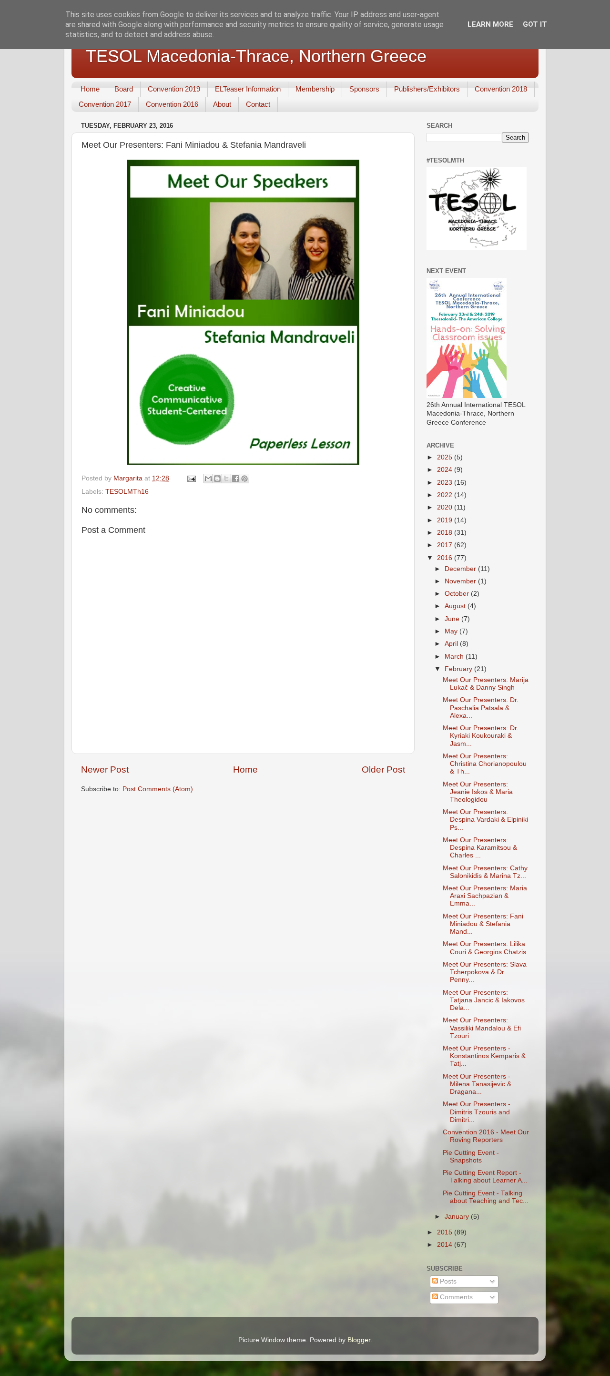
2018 (445, 532)
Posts (447, 1281)
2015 (445, 1232)
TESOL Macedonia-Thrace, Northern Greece (256, 56)
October (458, 593)
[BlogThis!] (217, 478)
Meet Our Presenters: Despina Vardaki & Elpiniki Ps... (485, 819)
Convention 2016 (172, 104)
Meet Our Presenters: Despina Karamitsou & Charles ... (480, 847)
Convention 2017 (105, 104)
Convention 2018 (501, 89)
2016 (445, 557)
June (453, 618)
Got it (535, 24)
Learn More (490, 24)
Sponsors (364, 89)
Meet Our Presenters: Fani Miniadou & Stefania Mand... (483, 924)
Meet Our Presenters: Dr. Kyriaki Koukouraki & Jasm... (480, 735)
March (455, 656)
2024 (445, 469)
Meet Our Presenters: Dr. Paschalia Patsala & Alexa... (480, 707)
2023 (445, 482)
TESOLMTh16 (127, 491)
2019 (445, 520)
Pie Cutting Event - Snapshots (471, 1156)
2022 (445, 495)
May (452, 631)
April (452, 643)
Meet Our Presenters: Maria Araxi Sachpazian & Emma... (485, 896)
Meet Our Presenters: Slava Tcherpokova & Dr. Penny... (485, 972)
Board (123, 89)
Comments (455, 1297)
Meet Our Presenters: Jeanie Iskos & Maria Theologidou (478, 792)
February (459, 669)
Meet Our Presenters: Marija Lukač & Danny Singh (486, 683)
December (461, 568)
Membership (315, 89)
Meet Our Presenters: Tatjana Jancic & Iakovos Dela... (484, 1000)
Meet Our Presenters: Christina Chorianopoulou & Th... (485, 764)
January (458, 1216)
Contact (258, 104)
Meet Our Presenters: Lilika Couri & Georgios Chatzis (484, 947)
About (222, 104)
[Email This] (208, 478)
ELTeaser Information (248, 89)
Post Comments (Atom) (157, 789)
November (461, 581)
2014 (445, 1244)
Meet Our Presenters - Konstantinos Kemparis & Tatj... (484, 1056)
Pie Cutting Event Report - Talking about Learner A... (485, 1176)
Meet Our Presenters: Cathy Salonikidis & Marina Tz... (485, 872)
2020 (445, 507)
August (456, 606)
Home (90, 89)
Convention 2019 (174, 89)
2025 (445, 457)
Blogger (358, 1340)
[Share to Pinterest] (244, 478)
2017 (445, 545)
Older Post (383, 769)
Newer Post (105, 769)
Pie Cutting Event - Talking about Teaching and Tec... (486, 1197)
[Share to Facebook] (235, 478)
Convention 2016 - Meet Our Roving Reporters (486, 1136)
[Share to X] (226, 478)
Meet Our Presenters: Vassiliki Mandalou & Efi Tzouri (482, 1028)
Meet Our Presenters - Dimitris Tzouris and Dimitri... (476, 1112)
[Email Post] (191, 478)
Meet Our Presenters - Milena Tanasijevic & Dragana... (477, 1084)
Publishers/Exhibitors (427, 89)
